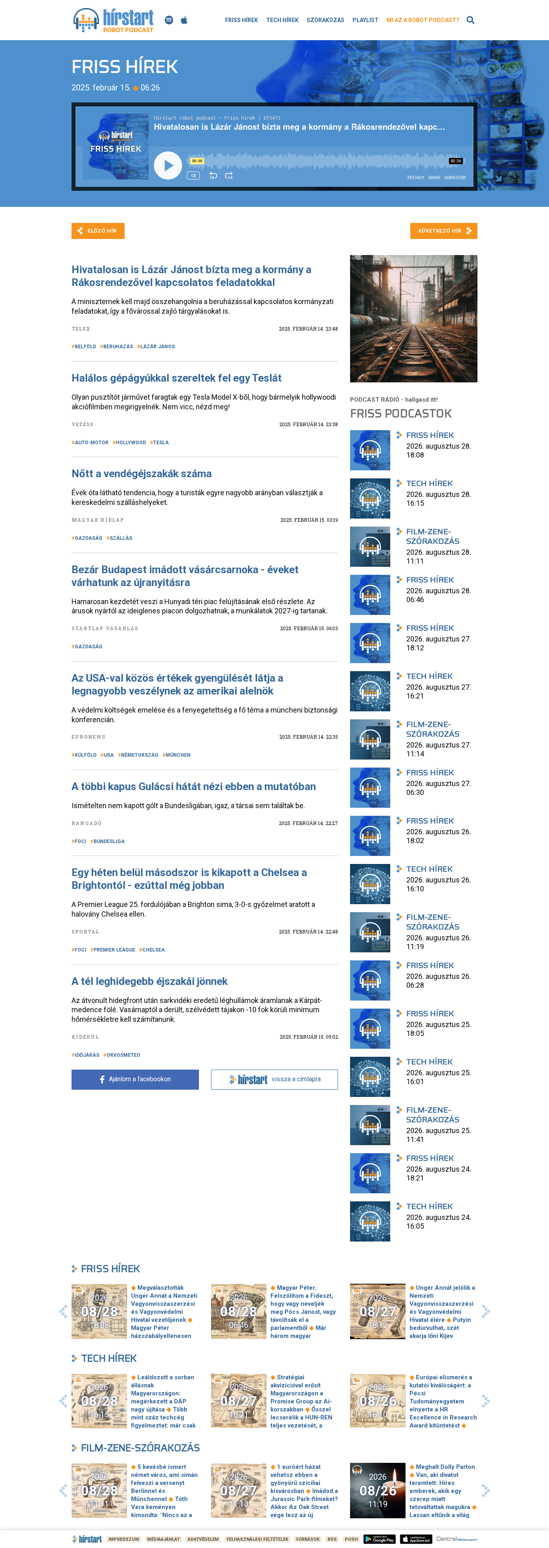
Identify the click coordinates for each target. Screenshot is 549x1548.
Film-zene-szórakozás (140, 1448)
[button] (63, 1311)
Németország (139, 755)
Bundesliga (109, 841)
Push (351, 1539)
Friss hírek (241, 20)
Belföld (85, 346)
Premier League (114, 950)
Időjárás (87, 1055)
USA (109, 755)
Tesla (161, 442)
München (178, 755)
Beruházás (118, 346)
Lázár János (157, 346)
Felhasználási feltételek (257, 1539)
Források (308, 1539)
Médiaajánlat (163, 1539)
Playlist (365, 20)
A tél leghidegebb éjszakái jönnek (149, 981)
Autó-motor (92, 442)
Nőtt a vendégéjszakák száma (142, 474)
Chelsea (153, 950)
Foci (80, 841)
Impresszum (124, 1539)
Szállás (121, 538)
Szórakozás (325, 20)
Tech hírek (282, 20)
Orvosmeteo (123, 1055)
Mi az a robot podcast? (423, 20)
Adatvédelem (203, 1539)
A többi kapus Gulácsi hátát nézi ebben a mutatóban (194, 786)
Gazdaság (88, 538)
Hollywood (131, 442)
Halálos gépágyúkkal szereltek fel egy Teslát (177, 378)
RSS (332, 1539)
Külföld (85, 755)
